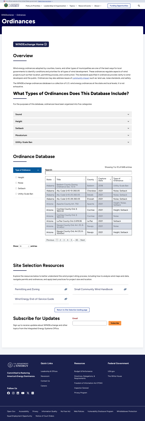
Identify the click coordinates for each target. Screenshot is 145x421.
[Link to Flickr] (32, 393)
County (90, 179)
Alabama (50, 185)
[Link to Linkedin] (18, 393)
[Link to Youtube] (22, 393)
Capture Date (102, 179)
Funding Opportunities (119, 6)
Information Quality (49, 411)
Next (82, 240)
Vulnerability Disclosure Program (100, 411)
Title (59, 179)
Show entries (25, 246)
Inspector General (81, 388)
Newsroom (45, 376)
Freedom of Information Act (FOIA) (88, 383)
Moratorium (21, 135)
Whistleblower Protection (127, 411)
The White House (115, 376)
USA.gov (111, 371)
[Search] (139, 6)
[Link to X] (28, 393)
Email (75, 318)
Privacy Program (80, 393)
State (49, 179)
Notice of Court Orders (45, 416)
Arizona (49, 204)
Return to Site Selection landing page (72, 310)
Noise (20, 183)
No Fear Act (65, 411)
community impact (80, 78)
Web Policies (79, 411)
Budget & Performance (83, 371)
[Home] (12, 6)
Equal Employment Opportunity (19, 416)
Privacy (35, 411)
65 (77, 240)
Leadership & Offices (49, 371)
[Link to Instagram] (13, 393)
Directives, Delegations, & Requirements (84, 377)
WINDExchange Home (29, 44)
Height (18, 121)
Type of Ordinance (22, 170)
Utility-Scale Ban (23, 142)
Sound (18, 114)
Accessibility (24, 411)
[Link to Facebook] (8, 393)
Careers (44, 386)
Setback (19, 128)
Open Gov (11, 411)
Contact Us (45, 381)
